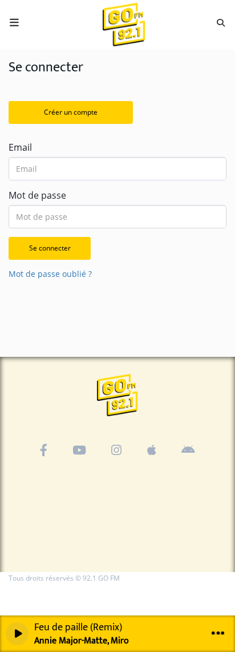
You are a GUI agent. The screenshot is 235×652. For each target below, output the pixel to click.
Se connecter (50, 248)
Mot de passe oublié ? (50, 273)
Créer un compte (71, 112)
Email (20, 147)
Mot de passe (37, 195)
